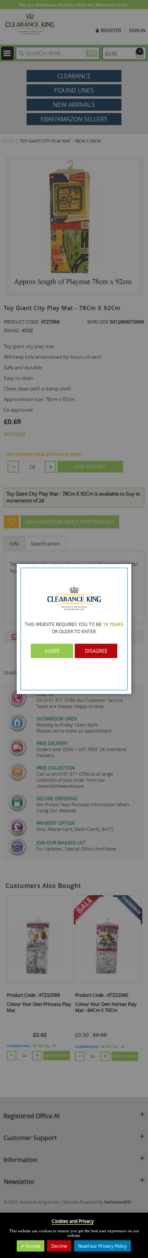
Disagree (96, 651)
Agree (52, 651)
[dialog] (74, 629)
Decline (59, 1246)
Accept (32, 1246)
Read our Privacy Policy (102, 1246)
